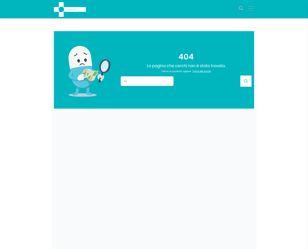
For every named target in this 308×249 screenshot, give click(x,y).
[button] (61, 5)
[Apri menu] (250, 8)
